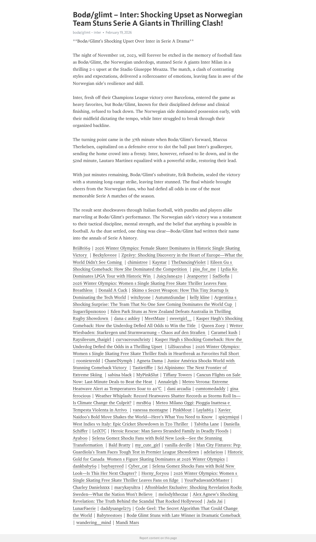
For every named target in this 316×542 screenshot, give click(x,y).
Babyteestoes (109, 515)
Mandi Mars (127, 522)
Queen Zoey (213, 325)
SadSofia (221, 276)
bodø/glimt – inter (87, 32)
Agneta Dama (150, 360)
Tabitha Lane (206, 424)
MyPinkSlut (147, 374)
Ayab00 (80, 438)
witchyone (141, 297)
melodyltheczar (173, 494)
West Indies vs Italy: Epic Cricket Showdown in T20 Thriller (131, 424)
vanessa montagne (150, 410)
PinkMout (182, 410)
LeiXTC (99, 431)
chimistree (138, 262)
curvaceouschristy (133, 339)
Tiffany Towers (177, 374)
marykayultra (127, 487)
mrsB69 (143, 402)
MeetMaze (155, 318)
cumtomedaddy (210, 388)
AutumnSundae (170, 297)
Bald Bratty (119, 445)
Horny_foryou (155, 473)
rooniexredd (88, 360)
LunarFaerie (84, 508)
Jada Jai (214, 501)
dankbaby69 (85, 466)
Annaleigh (168, 381)
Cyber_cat (138, 466)
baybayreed (112, 466)
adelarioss (213, 452)
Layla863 (205, 410)
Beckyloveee (105, 255)
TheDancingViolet (188, 262)
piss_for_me (204, 269)
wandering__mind (93, 522)
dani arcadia (179, 388)
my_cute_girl (147, 445)
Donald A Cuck (113, 290)
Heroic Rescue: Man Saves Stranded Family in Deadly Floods (169, 431)
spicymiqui (228, 417)
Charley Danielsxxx (91, 487)
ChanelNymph (118, 360)
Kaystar (159, 262)
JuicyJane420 (169, 276)
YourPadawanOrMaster (206, 480)
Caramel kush (224, 332)
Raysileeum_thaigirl (92, 339)
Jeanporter (197, 276)
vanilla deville (178, 445)
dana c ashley (127, 318)
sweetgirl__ (181, 318)
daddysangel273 (115, 508)
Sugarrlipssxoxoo (89, 311)
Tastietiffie (143, 367)
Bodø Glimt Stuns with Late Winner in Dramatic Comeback (184, 515)
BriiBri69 (81, 248)
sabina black (120, 374)
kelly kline (200, 297)
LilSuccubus (179, 346)
